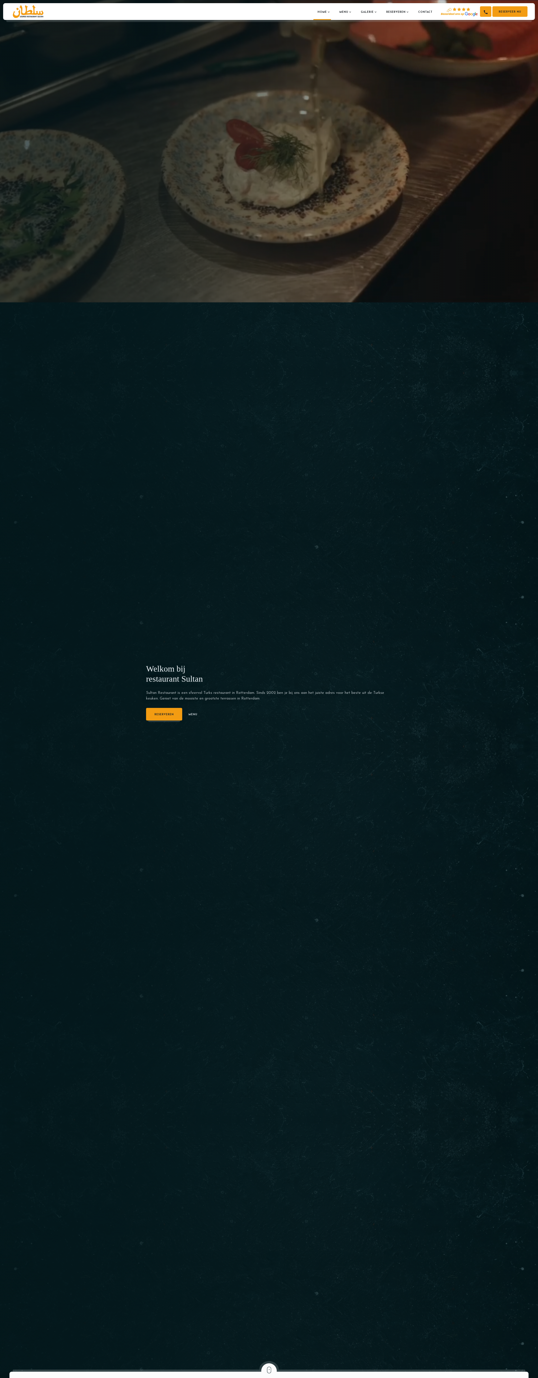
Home (322, 12)
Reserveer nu (510, 12)
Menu (343, 12)
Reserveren (396, 12)
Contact (425, 12)
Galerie (367, 12)
